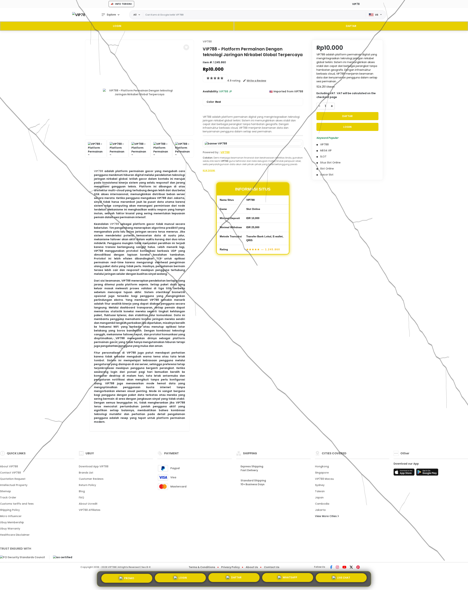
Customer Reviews (91, 479)
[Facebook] (331, 567)
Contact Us (271, 567)
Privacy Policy (230, 567)
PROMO (129, 578)
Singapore (322, 472)
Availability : (211, 91)
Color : (214, 102)
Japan (319, 497)
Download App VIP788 (93, 466)
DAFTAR (351, 26)
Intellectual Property (13, 485)
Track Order (8, 497)
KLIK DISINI (209, 170)
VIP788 (98, 171)
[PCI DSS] (22, 557)
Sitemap (5, 491)
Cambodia (322, 504)
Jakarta (320, 510)
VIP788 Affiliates (89, 510)
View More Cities (326, 516)
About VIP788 (9, 466)
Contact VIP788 (10, 472)
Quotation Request (12, 479)
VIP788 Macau (324, 479)
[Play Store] (427, 473)
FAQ (81, 497)
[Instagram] (337, 567)
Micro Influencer (11, 516)
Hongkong (322, 466)
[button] (186, 47)
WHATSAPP (290, 579)
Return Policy (87, 485)
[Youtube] (344, 567)
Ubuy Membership (12, 522)
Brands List (86, 472)
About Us (252, 567)
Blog (82, 491)
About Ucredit (88, 504)
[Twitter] (351, 567)
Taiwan (320, 491)
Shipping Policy (10, 510)
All (135, 14)
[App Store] (405, 473)
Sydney (319, 485)
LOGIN (117, 26)
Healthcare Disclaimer (15, 535)
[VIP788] (78, 14)
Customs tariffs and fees (17, 504)
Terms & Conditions (202, 567)
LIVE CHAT (343, 578)
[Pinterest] (358, 567)
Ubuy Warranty (10, 528)
